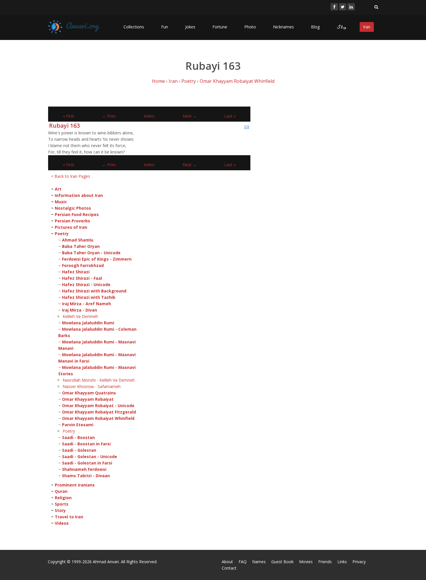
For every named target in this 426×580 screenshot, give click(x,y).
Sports (61, 504)
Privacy (359, 561)
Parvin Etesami (77, 424)
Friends (325, 561)
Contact (229, 568)
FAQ (243, 561)
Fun (164, 27)
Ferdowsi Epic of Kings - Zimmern (97, 259)
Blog (315, 27)
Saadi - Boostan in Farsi (86, 444)
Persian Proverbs (72, 221)
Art (58, 189)
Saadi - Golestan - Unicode (89, 456)
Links (342, 561)
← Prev (109, 116)
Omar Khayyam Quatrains (89, 393)
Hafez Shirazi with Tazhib (88, 297)
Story (60, 510)
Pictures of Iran (71, 227)
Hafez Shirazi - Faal (82, 278)
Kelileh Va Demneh (80, 316)
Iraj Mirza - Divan (79, 310)
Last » (230, 116)
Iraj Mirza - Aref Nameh (86, 303)
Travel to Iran (69, 516)
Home (158, 81)
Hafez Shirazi (76, 272)
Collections (133, 27)
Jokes (190, 27)
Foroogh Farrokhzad (83, 265)
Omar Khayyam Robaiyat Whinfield (237, 81)
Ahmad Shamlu (77, 240)
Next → (190, 116)
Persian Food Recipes (77, 214)
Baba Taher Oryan (81, 246)
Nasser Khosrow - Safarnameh (92, 386)
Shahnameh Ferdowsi (84, 469)
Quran (61, 491)
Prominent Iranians (75, 485)
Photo (250, 27)
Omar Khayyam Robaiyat (88, 399)
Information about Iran (79, 195)
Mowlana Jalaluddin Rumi (88, 322)
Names (259, 561)
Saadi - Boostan (78, 437)
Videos (62, 523)
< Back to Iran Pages (70, 176)
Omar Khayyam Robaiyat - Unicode (98, 405)
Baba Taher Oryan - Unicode (91, 252)
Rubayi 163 (64, 125)
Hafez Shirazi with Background (94, 291)
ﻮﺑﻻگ (341, 27)
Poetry (188, 81)
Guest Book (282, 561)
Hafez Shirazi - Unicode (86, 284)
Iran (366, 27)
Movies (306, 561)
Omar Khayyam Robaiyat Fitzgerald (99, 412)
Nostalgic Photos (73, 208)
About (227, 561)
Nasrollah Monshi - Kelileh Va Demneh (99, 380)
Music (61, 201)
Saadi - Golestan (79, 450)
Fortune (219, 27)
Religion (63, 497)
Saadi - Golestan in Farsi (87, 463)
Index (149, 116)
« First (68, 116)
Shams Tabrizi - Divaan (86, 475)
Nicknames (283, 27)
